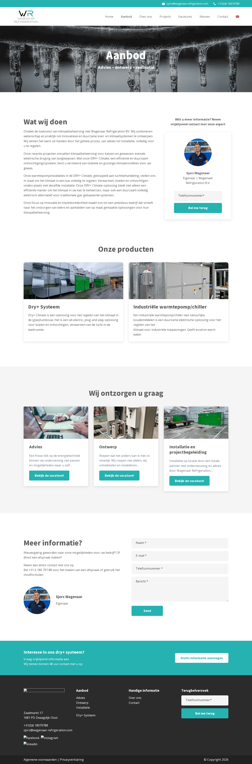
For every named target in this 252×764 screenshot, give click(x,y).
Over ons (145, 17)
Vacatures (185, 17)
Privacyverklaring (72, 760)
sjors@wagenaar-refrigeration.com (185, 4)
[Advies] (59, 449)
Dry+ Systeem (85, 715)
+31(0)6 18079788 (226, 4)
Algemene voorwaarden (40, 760)
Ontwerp (82, 703)
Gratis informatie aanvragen (202, 658)
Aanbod (126, 17)
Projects (165, 17)
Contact (223, 17)
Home (109, 17)
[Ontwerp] (129, 449)
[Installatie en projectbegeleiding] (199, 452)
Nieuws (205, 17)
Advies (80, 698)
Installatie (83, 707)
